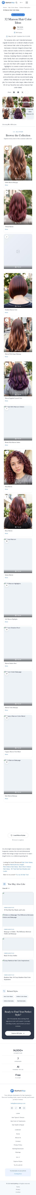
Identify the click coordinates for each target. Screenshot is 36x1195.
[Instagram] (12, 1108)
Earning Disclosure (18, 1148)
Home (5, 7)
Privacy (18, 1189)
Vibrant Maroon (9, 226)
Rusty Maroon (8, 531)
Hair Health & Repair (18, 1125)
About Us (18, 1137)
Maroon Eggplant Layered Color (13, 398)
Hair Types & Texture (18, 1117)
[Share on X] (22, 92)
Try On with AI (18, 1165)
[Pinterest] (20, 1108)
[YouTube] (24, 1108)
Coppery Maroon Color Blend (13, 752)
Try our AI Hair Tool (22, 875)
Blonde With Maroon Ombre (12, 442)
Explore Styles (18, 1161)
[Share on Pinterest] (14, 92)
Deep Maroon (8, 486)
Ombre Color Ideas (21, 996)
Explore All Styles (17, 1033)
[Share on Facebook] (18, 92)
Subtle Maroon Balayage (11, 182)
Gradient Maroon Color (11, 310)
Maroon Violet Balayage (11, 707)
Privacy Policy (18, 1145)
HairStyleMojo (15, 1183)
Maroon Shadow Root (10, 663)
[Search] (16, 2)
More (6, 185)
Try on (19, 178)
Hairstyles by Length (17, 865)
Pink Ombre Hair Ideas (10, 867)
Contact (18, 1141)
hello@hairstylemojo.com (18, 1103)
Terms (18, 1187)
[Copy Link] (26, 92)
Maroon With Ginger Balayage (13, 354)
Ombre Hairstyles (24, 7)
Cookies (18, 1192)
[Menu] (27, 3)
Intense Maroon (9, 575)
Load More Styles (19, 835)
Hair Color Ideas (13, 7)
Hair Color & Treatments (18, 1121)
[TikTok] (16, 1108)
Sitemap (18, 1152)
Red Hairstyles (21, 1001)
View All (4, 888)
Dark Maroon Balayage (11, 796)
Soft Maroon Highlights (11, 619)
